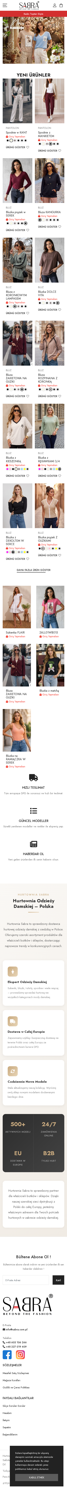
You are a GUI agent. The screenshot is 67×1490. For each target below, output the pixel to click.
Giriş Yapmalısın (16, 136)
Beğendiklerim (10, 1434)
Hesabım (7, 1413)
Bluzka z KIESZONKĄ (13, 459)
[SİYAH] (7, 140)
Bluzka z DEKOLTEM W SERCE (15, 540)
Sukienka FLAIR (15, 632)
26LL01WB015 (48, 632)
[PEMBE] (10, 469)
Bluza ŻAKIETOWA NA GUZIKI (16, 378)
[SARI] (24, 469)
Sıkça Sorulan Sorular (14, 1406)
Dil (4, 1464)
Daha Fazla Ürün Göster (33, 570)
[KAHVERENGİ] (25, 140)
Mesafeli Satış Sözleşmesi (16, 1373)
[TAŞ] (15, 140)
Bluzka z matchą (49, 691)
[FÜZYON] (7, 469)
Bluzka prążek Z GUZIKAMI (47, 539)
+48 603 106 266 (16, 1342)
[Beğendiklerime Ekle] (27, 147)
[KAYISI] (59, 548)
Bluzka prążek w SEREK (16, 214)
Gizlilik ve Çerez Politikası (16, 1387)
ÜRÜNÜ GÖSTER (15, 147)
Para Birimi (8, 1477)
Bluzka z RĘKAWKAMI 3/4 (49, 459)
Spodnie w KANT (16, 132)
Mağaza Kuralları (11, 1380)
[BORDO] (18, 140)
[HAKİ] (22, 140)
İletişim (6, 1420)
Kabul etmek (36, 1477)
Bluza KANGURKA (49, 212)
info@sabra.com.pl (16, 1329)
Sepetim (7, 1427)
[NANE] (27, 469)
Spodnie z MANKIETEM (46, 134)
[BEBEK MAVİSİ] (21, 469)
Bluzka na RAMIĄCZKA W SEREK (16, 759)
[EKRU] (11, 140)
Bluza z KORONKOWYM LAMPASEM (16, 295)
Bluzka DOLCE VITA (47, 293)
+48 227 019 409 (16, 1346)
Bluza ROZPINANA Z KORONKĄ (47, 378)
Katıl (58, 1280)
